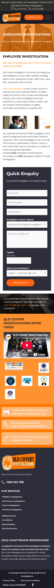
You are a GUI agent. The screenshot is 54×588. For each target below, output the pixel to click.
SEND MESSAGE (20, 282)
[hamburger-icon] (48, 17)
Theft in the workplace (13, 88)
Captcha (11, 252)
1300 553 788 (10, 305)
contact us (24, 305)
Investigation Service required (20, 219)
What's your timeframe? (18, 268)
